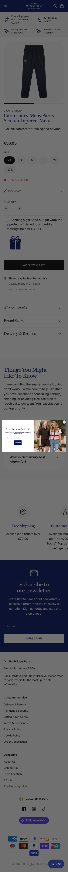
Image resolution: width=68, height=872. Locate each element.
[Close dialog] (64, 422)
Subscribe (18, 442)
